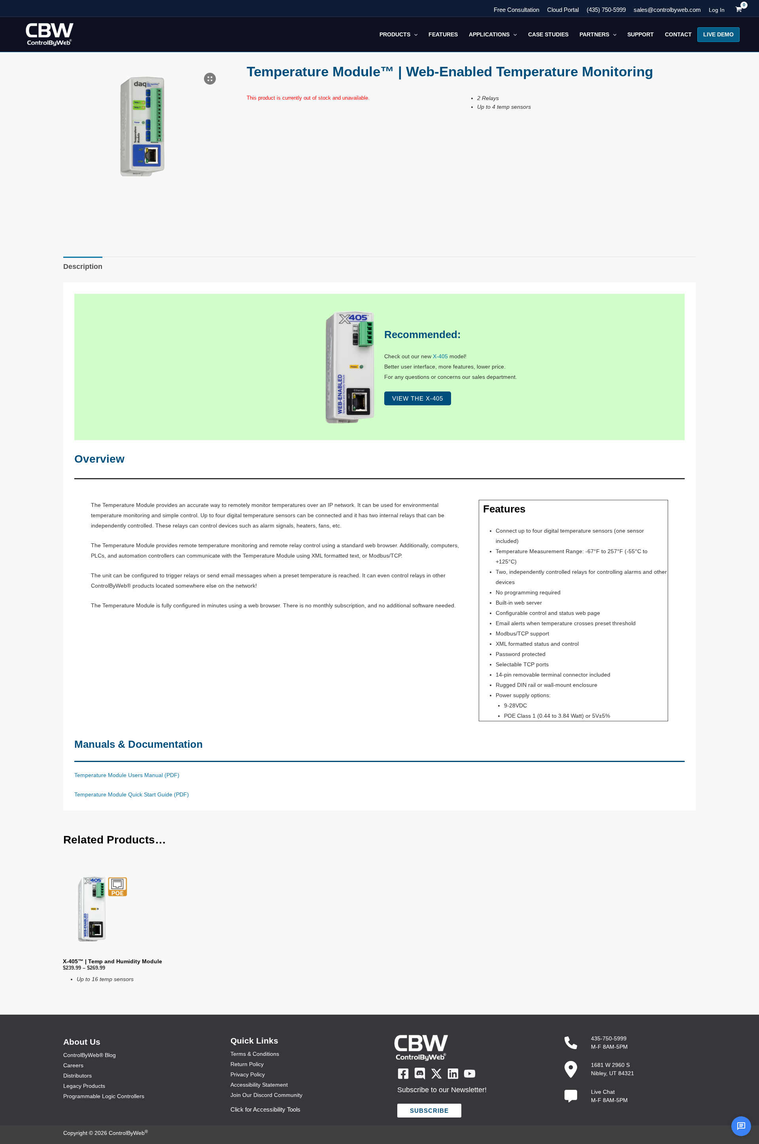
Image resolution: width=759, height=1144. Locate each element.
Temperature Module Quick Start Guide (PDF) (131, 794)
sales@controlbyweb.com (667, 9)
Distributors (77, 1075)
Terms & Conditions (254, 1054)
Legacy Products (84, 1086)
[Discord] (420, 1074)
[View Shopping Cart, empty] (739, 10)
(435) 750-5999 (606, 9)
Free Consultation (516, 9)
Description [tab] (82, 266)
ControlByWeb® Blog (89, 1055)
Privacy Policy (247, 1074)
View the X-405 (417, 398)
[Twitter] (436, 1074)
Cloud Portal (563, 9)
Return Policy (247, 1064)
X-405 (440, 356)
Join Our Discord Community (266, 1095)
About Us (81, 1041)
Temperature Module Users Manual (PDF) (126, 775)
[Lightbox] (210, 79)
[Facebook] (403, 1074)
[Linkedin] (453, 1074)
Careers (73, 1065)
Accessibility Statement (259, 1085)
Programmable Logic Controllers (103, 1096)
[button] (413, 34)
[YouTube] (470, 1074)
